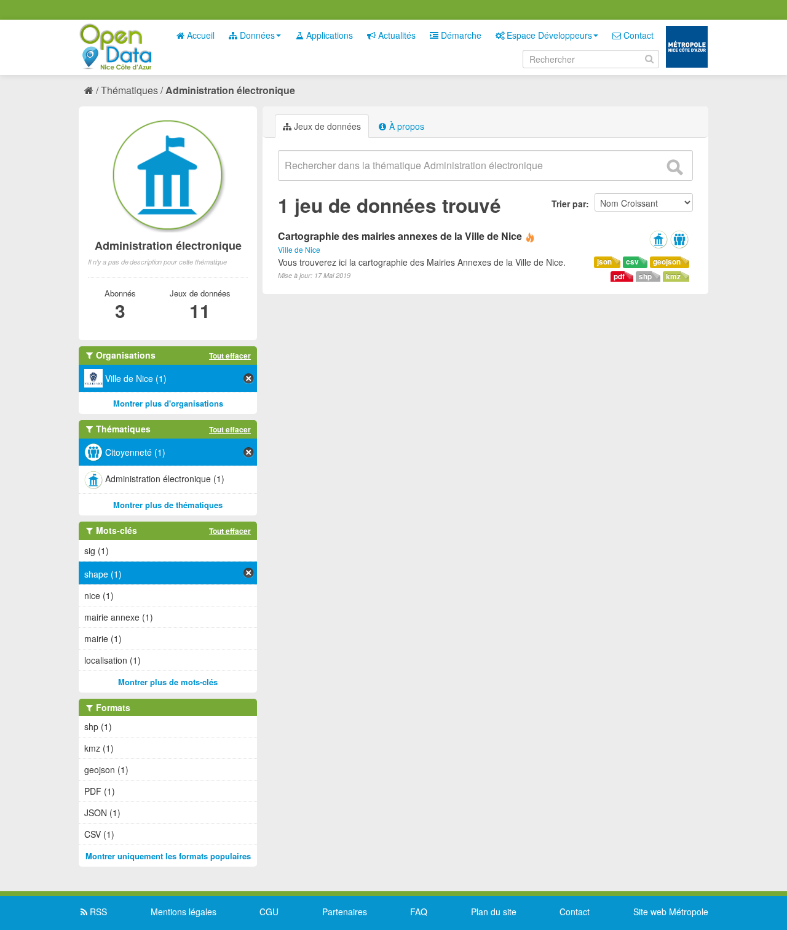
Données (256, 35)
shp (645, 276)
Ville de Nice (299, 249)
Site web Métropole (670, 911)
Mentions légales (183, 911)
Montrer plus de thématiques (168, 505)
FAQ (418, 911)
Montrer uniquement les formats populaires (168, 856)
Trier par (569, 203)
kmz (673, 276)
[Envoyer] (674, 167)
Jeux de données (326, 126)
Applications (328, 35)
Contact (637, 35)
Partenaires (344, 911)
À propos (405, 126)
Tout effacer (230, 355)
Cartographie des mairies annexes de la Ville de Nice (400, 236)
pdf (619, 276)
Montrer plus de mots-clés (168, 682)
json (604, 261)
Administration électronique (230, 90)
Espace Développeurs (548, 35)
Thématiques (129, 90)
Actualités (396, 35)
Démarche (459, 35)
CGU (269, 911)
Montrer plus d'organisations (168, 403)
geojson (667, 261)
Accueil (199, 35)
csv (632, 261)
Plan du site (493, 911)
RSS (97, 911)
